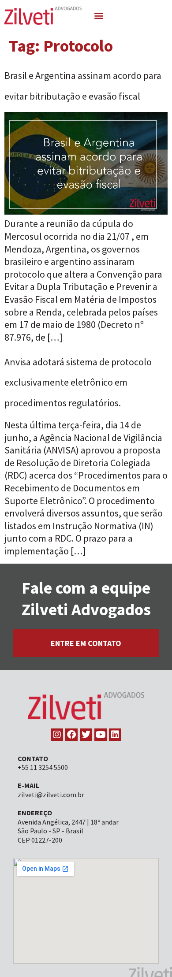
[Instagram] (57, 734)
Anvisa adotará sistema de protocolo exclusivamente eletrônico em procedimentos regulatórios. (78, 382)
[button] (99, 15)
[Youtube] (100, 734)
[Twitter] (86, 734)
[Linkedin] (115, 734)
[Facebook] (71, 734)
